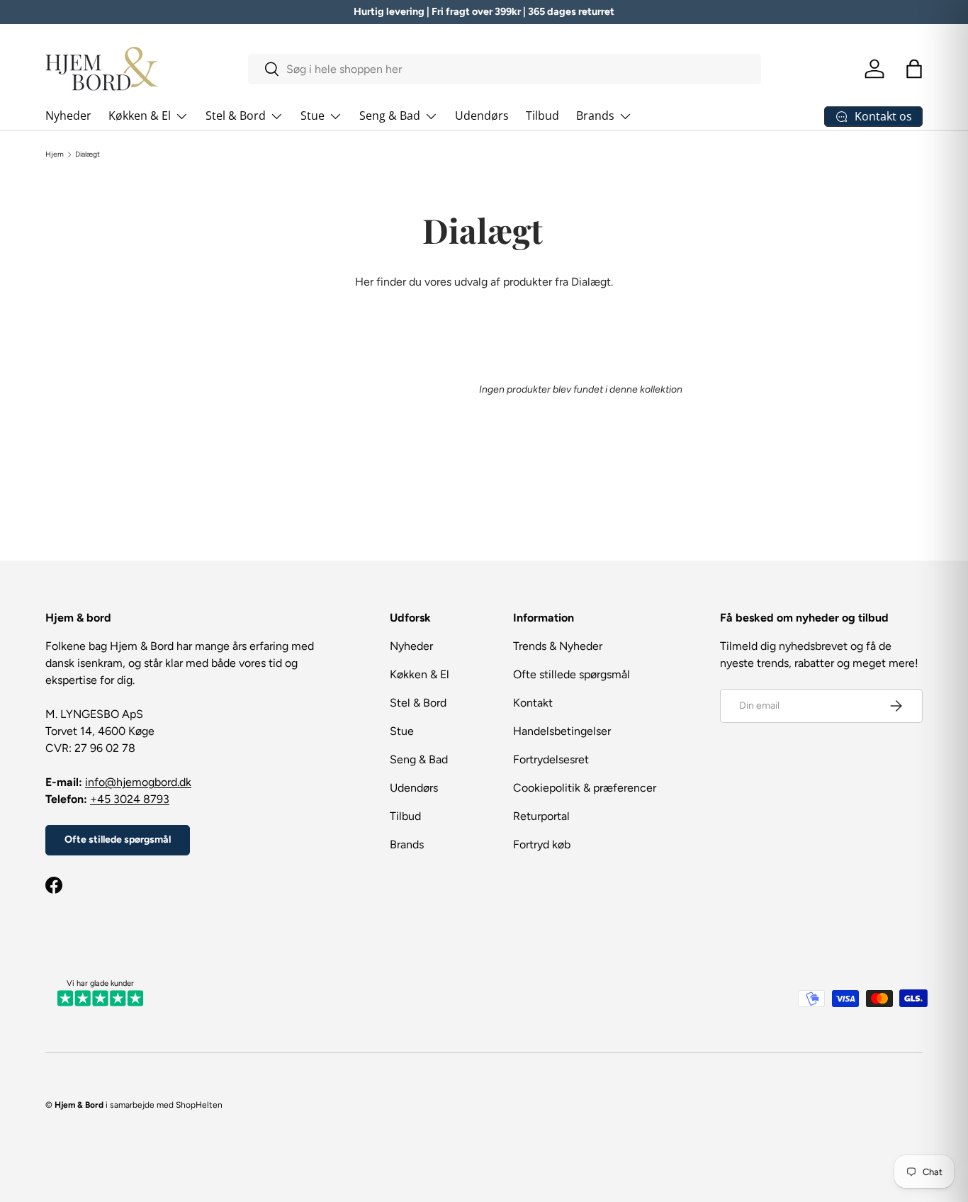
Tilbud (542, 115)
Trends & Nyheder (557, 646)
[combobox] (505, 69)
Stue (312, 115)
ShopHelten (199, 1105)
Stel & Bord (236, 115)
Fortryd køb (541, 844)
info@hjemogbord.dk (138, 782)
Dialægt (87, 154)
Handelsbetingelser (562, 731)
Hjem (54, 154)
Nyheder (68, 115)
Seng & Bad (389, 115)
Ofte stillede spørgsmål (117, 839)
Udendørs (482, 115)
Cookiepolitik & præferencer (584, 787)
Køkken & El (139, 115)
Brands (595, 115)
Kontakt (533, 702)
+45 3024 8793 (129, 799)
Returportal (541, 816)
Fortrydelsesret (551, 759)
